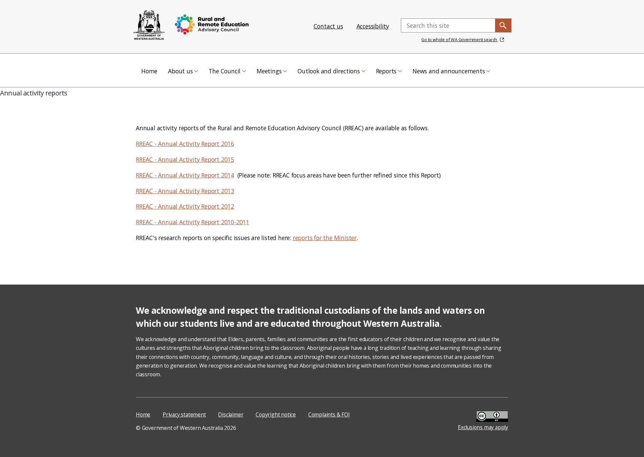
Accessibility (373, 26)
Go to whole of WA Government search (459, 39)
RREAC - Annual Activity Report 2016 (185, 144)
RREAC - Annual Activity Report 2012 (185, 206)
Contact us (328, 26)
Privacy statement (184, 414)
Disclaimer (230, 414)
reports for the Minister (325, 238)
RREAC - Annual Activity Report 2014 (185, 175)
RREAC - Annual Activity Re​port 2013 (185, 191)
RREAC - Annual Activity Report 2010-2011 (192, 222)
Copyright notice (276, 414)
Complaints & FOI (329, 414)
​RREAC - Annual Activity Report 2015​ (185, 159)
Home (143, 414)
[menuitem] (149, 70)
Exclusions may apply (483, 427)
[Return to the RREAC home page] (149, 25)
